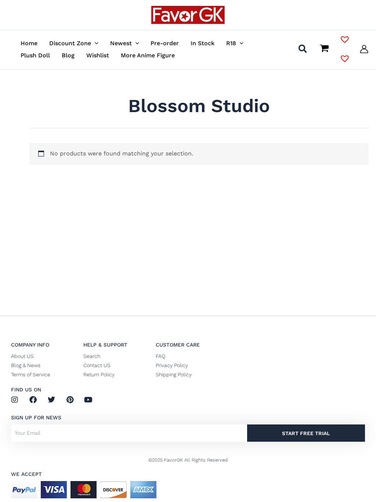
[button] (94, 43)
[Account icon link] (364, 49)
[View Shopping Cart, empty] (324, 49)
